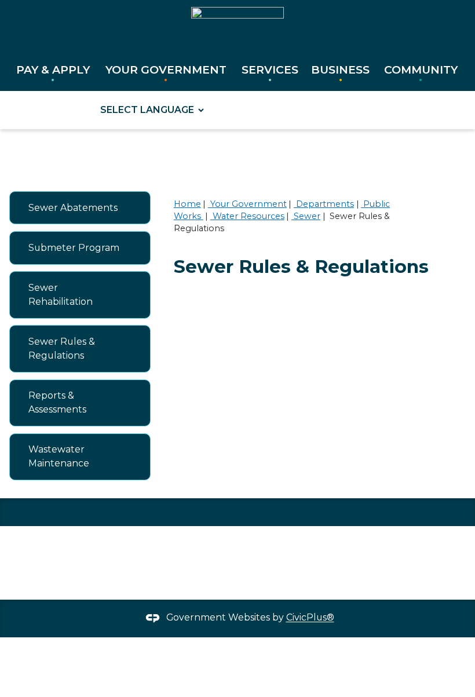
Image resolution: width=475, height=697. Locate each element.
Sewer (305, 216)
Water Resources (247, 216)
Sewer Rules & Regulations (61, 348)
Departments (324, 204)
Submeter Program (73, 247)
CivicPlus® (310, 617)
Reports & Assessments (57, 402)
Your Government (247, 204)
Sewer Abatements (73, 207)
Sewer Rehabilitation (60, 294)
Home (187, 204)
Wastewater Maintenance (58, 456)
